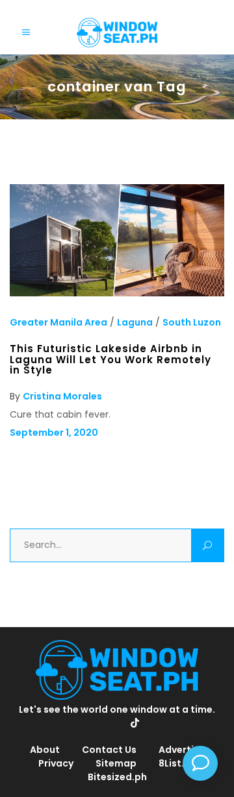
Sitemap (116, 763)
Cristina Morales (62, 396)
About (45, 749)
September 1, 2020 (54, 432)
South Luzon (191, 322)
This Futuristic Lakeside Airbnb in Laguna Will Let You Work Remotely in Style (110, 359)
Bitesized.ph (117, 776)
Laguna (135, 322)
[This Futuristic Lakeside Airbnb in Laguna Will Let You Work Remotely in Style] (117, 293)
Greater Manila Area (58, 322)
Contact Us (109, 749)
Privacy (55, 763)
